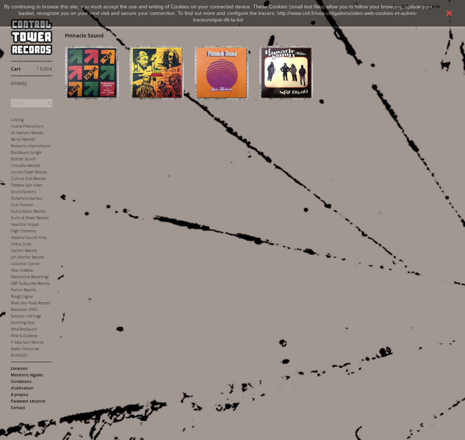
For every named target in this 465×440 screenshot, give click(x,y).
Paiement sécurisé (28, 401)
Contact (18, 407)
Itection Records (24, 250)
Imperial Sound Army (29, 237)
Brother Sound (23, 158)
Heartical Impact (25, 224)
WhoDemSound (24, 329)
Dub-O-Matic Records (28, 211)
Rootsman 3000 (24, 309)
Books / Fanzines (25, 348)
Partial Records (23, 289)
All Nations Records (27, 132)
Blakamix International (31, 145)
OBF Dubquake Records (30, 283)
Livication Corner (25, 263)
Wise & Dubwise (24, 335)
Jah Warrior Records (27, 257)
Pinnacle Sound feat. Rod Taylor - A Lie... (157, 71)
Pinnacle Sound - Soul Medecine (221, 71)
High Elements (23, 230)
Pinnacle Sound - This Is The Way (92, 71)
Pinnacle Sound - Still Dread (286, 71)
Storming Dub (23, 322)
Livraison (19, 368)
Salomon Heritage (26, 316)
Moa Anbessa (22, 270)
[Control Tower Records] (31, 37)
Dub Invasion (22, 204)
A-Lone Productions (27, 126)
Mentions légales (27, 374)
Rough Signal (22, 296)
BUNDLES (19, 355)
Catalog (17, 119)
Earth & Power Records (30, 217)
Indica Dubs (21, 244)
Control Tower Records (29, 172)
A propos (19, 394)
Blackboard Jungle (26, 152)
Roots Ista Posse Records (30, 302)
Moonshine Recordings (30, 276)
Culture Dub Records (28, 178)
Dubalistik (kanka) (26, 198)
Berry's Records (23, 139)
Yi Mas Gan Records (27, 342)
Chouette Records (25, 165)
